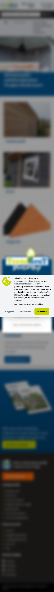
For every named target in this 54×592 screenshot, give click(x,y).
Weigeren (9, 311)
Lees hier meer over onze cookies (28, 304)
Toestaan (42, 311)
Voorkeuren (26, 311)
